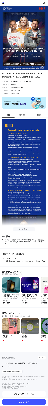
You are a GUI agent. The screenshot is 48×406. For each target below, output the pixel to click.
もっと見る (23, 229)
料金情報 (22, 115)
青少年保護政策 (32, 363)
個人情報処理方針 (20, 363)
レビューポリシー (7, 366)
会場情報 (38, 115)
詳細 (8, 115)
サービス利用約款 (7, 363)
